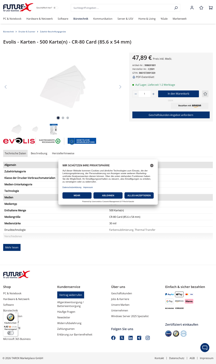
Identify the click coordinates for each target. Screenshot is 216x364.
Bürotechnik (10, 310)
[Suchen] (176, 8)
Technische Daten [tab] (15, 153)
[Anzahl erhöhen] (153, 93)
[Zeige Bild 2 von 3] (63, 118)
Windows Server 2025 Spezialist (130, 316)
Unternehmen (119, 310)
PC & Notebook (12, 293)
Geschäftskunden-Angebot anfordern (171, 115)
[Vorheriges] (5, 87)
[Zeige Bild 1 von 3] (58, 118)
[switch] (10, 333)
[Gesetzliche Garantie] (81, 141)
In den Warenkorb (178, 93)
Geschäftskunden (121, 293)
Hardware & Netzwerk (16, 299)
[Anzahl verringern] (135, 93)
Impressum (206, 358)
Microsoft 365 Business (17, 339)
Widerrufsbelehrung (69, 323)
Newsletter (63, 317)
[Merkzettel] (201, 8)
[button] (189, 106)
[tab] (39, 153)
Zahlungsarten (66, 329)
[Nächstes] (120, 87)
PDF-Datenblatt (144, 77)
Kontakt (159, 358)
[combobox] (121, 8)
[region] (63, 94)
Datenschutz (176, 358)
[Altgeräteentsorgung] (50, 141)
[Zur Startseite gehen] (18, 7)
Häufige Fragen (66, 311)
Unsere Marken (120, 305)
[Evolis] (18, 141)
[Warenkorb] (210, 8)
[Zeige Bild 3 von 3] (67, 118)
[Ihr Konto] (192, 8)
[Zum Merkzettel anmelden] (205, 93)
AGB (192, 358)
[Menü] (16, 314)
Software (8, 305)
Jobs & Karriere (120, 299)
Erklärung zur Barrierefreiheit (74, 334)
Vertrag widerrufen (70, 295)
